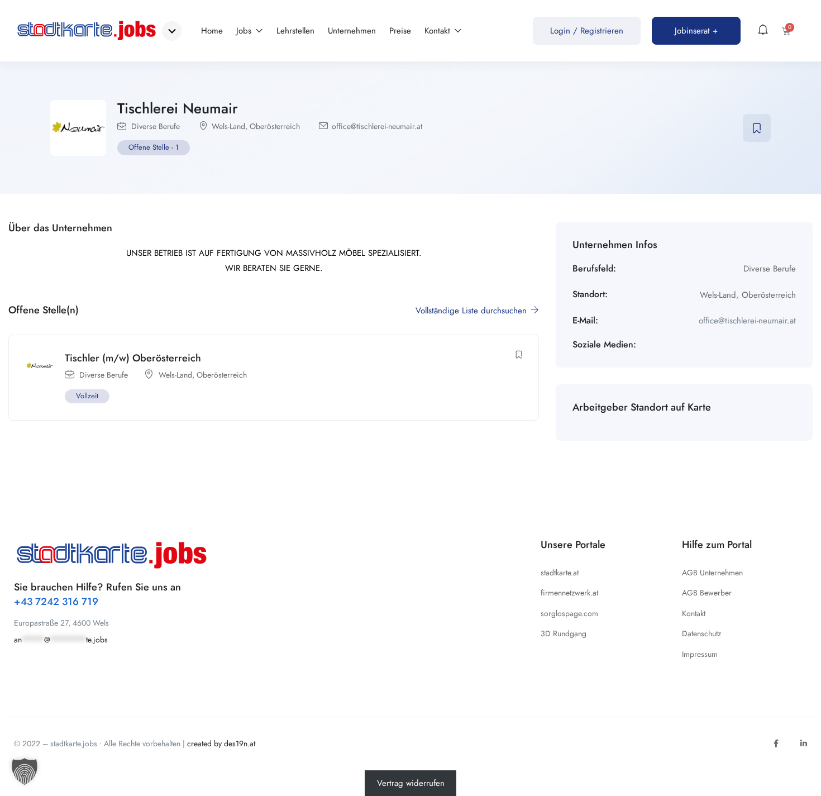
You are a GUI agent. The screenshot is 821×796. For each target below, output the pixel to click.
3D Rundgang (563, 633)
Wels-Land (228, 126)
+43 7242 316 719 (56, 601)
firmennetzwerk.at (569, 592)
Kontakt (438, 31)
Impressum (700, 654)
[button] (24, 771)
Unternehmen (352, 31)
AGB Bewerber (707, 592)
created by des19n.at (221, 743)
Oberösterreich (275, 126)
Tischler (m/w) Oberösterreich (133, 358)
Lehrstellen (295, 31)
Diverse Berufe (155, 126)
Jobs (245, 31)
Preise (400, 31)
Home (212, 31)
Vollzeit (87, 395)
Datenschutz (701, 633)
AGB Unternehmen (712, 572)
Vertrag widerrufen (411, 783)
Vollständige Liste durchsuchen (472, 310)
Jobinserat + (696, 31)
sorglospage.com (569, 613)
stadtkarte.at (560, 572)
